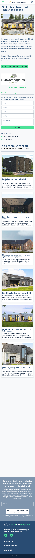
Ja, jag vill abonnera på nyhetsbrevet (17, 511)
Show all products (17, 87)
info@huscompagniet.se (11, 136)
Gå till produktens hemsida (14, 66)
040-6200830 (8, 139)
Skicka (17, 127)
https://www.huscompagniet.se (10, 93)
